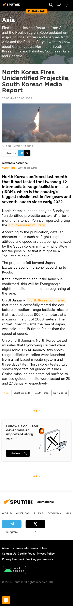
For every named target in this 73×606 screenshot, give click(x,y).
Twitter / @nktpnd (23, 145)
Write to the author (27, 167)
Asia (6, 392)
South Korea (41, 392)
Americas (23, 513)
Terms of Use (38, 548)
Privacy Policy (46, 553)
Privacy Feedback (13, 559)
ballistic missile (21, 392)
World (7, 513)
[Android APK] (14, 570)
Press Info (22, 548)
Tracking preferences (39, 559)
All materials (8, 167)
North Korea (60, 392)
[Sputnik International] (12, 6)
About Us (8, 548)
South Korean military (27, 225)
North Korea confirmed (46, 300)
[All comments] (6, 600)
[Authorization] (51, 4)
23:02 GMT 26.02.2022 (17, 98)
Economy (54, 513)
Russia (38, 513)
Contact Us (9, 553)
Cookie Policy (26, 553)
